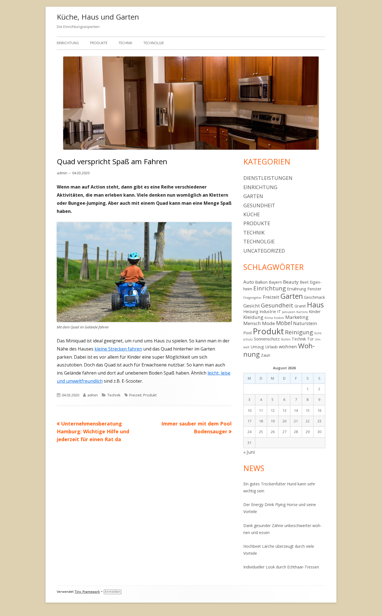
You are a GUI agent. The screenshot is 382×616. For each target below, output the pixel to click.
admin (62, 172)
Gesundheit (259, 205)
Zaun (265, 355)
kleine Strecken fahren (118, 349)
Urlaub (271, 346)
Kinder (315, 311)
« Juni (249, 452)
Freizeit (135, 395)
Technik (125, 43)
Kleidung (253, 317)
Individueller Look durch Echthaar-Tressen (281, 567)
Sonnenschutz (267, 339)
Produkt (150, 395)
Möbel (284, 323)
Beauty (291, 282)
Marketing (296, 317)
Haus (315, 304)
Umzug (257, 346)
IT (279, 311)
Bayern (275, 282)
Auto (248, 282)
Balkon (261, 282)
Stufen (286, 339)
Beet (304, 282)
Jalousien (288, 312)
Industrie (268, 311)
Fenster (314, 288)
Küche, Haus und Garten (98, 17)
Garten (253, 196)
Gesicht (251, 305)
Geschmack (314, 297)
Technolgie (153, 43)
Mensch (252, 323)
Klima (269, 318)
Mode (268, 323)
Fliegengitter (252, 298)
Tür (310, 339)
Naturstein (305, 323)
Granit (300, 306)
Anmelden (113, 592)
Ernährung (296, 288)
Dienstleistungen (268, 178)
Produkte (98, 43)
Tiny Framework (87, 592)
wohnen (288, 346)
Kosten (279, 318)
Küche (251, 214)
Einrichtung (68, 43)
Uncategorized (264, 250)
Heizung (250, 311)
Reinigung (299, 332)
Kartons (302, 312)
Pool (247, 332)
